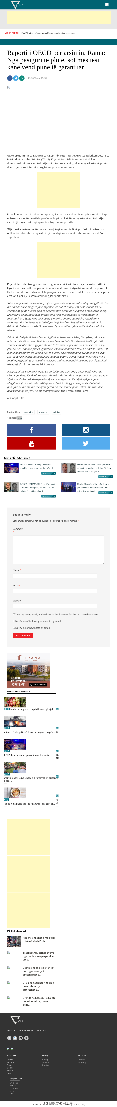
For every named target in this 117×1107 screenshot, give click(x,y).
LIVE (11, 1093)
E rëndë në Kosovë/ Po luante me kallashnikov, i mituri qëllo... (39, 1001)
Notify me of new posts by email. (32, 627)
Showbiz (46, 1062)
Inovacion (81, 1055)
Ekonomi (11, 1065)
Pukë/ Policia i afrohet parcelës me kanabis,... (26, 755)
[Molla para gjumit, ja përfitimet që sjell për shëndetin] (31, 702)
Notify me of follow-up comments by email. (38, 621)
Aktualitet (28, 412)
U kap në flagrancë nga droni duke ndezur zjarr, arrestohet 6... (39, 986)
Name (17, 570)
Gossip (45, 1055)
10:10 (4, 751)
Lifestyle (46, 1065)
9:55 (3, 800)
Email (16, 585)
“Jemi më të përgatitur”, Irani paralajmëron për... (28, 732)
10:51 (4, 728)
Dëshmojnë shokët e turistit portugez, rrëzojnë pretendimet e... (39, 971)
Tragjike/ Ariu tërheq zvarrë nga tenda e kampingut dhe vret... (38, 956)
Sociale (10, 1067)
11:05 (4, 709)
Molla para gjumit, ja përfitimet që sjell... (32, 709)
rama (19, 418)
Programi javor (14, 1089)
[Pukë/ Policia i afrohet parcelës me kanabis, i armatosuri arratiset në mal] (31, 744)
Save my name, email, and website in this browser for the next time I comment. (57, 614)
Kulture (10, 1070)
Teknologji (81, 1062)
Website (17, 600)
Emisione (14, 1083)
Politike (56, 412)
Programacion (16, 1078)
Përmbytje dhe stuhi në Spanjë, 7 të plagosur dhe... (44, 35)
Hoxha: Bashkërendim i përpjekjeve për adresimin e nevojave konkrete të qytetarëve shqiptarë (93, 487)
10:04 (4, 774)
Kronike (10, 1062)
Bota (9, 1073)
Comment (17, 530)
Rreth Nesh (42, 1030)
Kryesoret (43, 412)
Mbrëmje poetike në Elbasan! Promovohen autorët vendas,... (29, 779)
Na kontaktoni (26, 1030)
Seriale (13, 1085)
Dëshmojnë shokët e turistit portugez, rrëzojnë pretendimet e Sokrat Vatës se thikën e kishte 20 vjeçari (94, 468)
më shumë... (47, 473)
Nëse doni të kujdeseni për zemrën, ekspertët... (28, 803)
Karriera (11, 1030)
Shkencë (81, 1059)
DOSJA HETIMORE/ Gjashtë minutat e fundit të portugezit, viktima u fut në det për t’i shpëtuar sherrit (37, 487)
